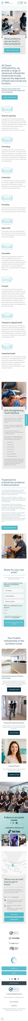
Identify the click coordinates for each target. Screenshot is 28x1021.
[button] (24, 3)
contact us (14, 968)
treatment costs (14, 689)
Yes (6, 610)
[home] (7, 2)
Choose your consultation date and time (14, 623)
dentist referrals (14, 983)
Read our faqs (14, 732)
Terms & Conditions (14, 1001)
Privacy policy (14, 1005)
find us (14, 973)
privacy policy (16, 617)
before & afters (14, 774)
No (6, 613)
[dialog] (2, 1018)
